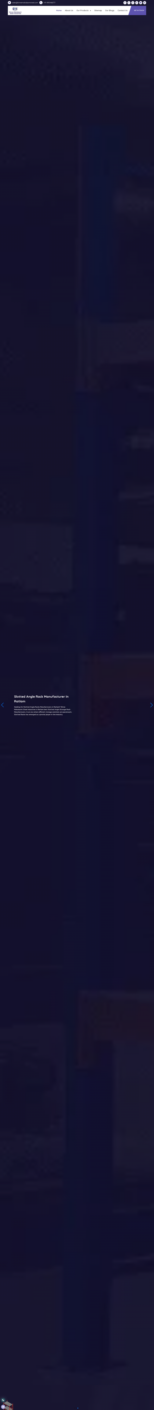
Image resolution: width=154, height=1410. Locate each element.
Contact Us (122, 10)
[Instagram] (132, 2)
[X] (129, 2)
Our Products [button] (82, 10)
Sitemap (98, 10)
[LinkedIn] (136, 2)
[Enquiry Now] (3, 1407)
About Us (69, 10)
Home (59, 10)
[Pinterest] (144, 2)
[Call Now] (3, 1401)
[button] (139, 10)
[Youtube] (140, 2)
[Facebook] (125, 2)
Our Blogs (109, 10)
